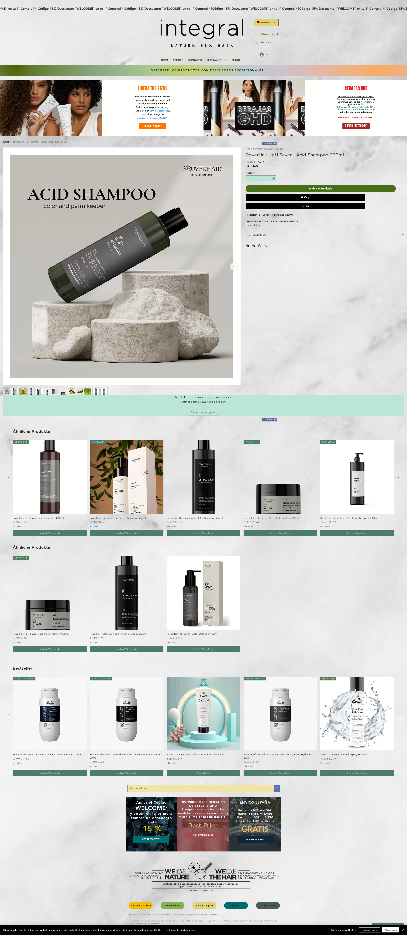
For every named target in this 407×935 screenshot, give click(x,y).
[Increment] (274, 178)
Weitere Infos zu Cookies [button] (343, 929)
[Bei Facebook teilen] (248, 246)
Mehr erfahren (253, 225)
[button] (265, 34)
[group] (203, 488)
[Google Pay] (305, 206)
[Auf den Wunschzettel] (400, 188)
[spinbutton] (261, 178)
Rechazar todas (369, 929)
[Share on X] (266, 246)
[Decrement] (248, 178)
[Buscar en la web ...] (277, 788)
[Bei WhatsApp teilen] (260, 246)
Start (6, 141)
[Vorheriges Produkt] (8, 477)
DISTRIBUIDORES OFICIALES (353, 96)
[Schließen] (403, 929)
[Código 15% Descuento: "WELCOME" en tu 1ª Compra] (203, 8)
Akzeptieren (391, 929)
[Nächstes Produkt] (399, 477)
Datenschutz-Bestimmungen (180, 929)
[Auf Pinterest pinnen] (254, 246)
